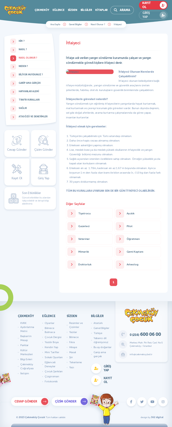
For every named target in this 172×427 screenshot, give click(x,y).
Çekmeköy (42, 10)
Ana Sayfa (55, 24)
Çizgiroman (52, 376)
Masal (72, 352)
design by (152, 417)
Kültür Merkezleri (26, 352)
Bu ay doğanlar (103, 347)
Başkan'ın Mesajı (25, 338)
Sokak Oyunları (54, 357)
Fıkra (72, 342)
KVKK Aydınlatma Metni (27, 327)
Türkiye (98, 333)
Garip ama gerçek (100, 354)
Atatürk (98, 323)
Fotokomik (51, 381)
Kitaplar (101, 10)
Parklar (24, 345)
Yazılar (73, 332)
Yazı (71, 367)
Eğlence (58, 10)
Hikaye (73, 347)
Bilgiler (86, 10)
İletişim (24, 373)
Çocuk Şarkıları (54, 371)
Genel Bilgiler (75, 24)
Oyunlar (49, 323)
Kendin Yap (51, 347)
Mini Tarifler (52, 352)
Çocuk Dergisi (53, 337)
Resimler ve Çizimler (76, 325)
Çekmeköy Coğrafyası (27, 366)
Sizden (72, 10)
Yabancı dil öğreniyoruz (101, 340)
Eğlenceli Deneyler (50, 364)
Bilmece (74, 337)
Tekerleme (75, 362)
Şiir (71, 357)
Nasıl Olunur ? (98, 24)
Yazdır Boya (52, 342)
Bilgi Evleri (26, 359)
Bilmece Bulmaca (50, 330)
